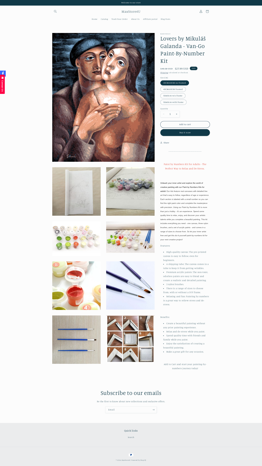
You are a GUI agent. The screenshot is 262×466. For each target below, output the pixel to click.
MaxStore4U (126, 460)
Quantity (164, 108)
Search (131, 437)
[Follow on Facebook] (3, 74)
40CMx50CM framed (173, 89)
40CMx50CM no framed (174, 83)
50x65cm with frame (173, 102)
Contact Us (2, 85)
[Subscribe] (153, 409)
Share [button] (166, 142)
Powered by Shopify (138, 460)
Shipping (164, 73)
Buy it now (185, 132)
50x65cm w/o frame (172, 95)
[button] (55, 11)
